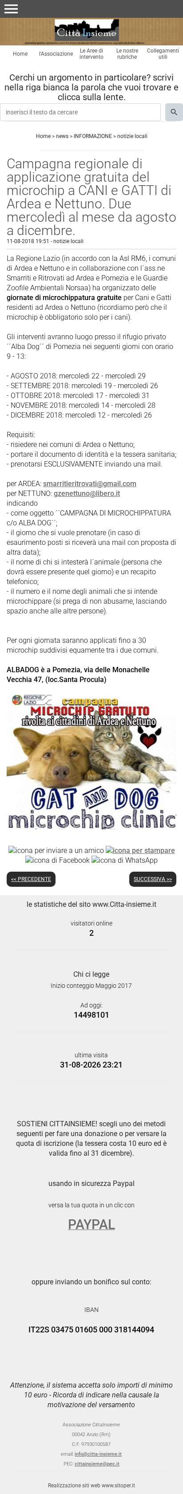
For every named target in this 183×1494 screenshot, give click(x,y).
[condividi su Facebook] (57, 860)
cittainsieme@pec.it (97, 1464)
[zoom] (91, 827)
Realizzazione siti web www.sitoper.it (91, 1485)
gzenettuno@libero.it (87, 493)
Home (20, 54)
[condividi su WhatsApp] (125, 860)
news (62, 136)
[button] (11, 9)
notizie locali (132, 136)
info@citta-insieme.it (98, 1454)
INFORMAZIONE (93, 136)
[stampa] (140, 850)
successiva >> (153, 879)
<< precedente (31, 879)
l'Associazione (56, 54)
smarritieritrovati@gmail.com (89, 483)
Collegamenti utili (163, 54)
